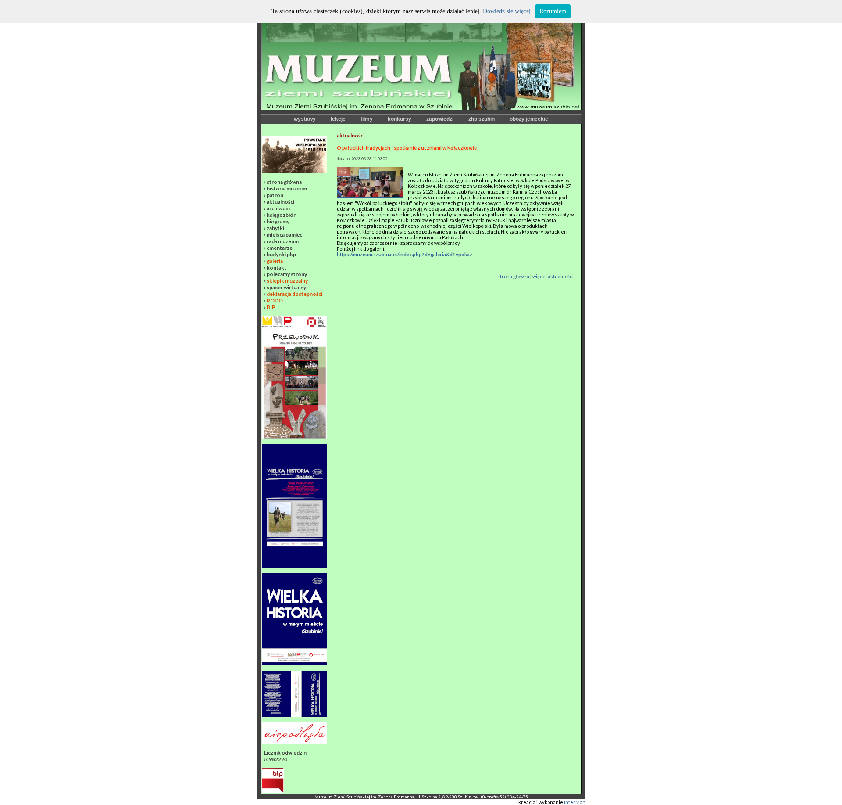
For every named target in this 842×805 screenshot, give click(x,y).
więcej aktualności (553, 276)
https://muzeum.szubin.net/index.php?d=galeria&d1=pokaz (404, 254)
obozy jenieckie (529, 119)
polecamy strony (287, 274)
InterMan (574, 802)
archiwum (278, 208)
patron (275, 195)
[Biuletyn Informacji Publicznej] (273, 790)
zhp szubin (481, 119)
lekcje (338, 119)
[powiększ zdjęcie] (370, 195)
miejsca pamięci (285, 234)
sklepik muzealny (287, 280)
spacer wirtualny (286, 287)
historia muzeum (287, 188)
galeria (275, 261)
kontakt (276, 267)
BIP (271, 307)
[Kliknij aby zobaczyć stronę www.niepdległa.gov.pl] (294, 742)
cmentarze (280, 247)
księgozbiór (281, 215)
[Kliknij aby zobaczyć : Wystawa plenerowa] (294, 663)
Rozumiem (552, 11)
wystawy (305, 119)
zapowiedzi (439, 119)
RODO (275, 300)
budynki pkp (281, 254)
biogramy (278, 221)
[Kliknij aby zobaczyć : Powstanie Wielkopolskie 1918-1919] (294, 171)
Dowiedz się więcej (507, 11)
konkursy (399, 119)
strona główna (284, 182)
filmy (366, 119)
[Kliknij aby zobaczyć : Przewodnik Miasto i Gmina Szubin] (294, 437)
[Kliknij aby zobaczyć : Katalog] (294, 715)
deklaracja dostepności (294, 294)
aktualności (280, 201)
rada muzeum (283, 241)
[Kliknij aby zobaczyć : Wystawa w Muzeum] (294, 565)
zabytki (275, 228)
